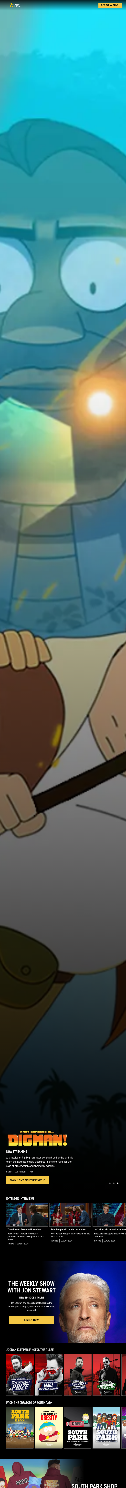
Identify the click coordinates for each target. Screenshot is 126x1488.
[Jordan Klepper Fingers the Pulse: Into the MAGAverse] (78, 1374)
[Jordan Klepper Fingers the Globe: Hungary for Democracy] (106, 1374)
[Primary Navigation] (5, 5)
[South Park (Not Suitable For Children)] (78, 1427)
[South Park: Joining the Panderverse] (106, 1427)
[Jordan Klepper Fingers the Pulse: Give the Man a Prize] (20, 1374)
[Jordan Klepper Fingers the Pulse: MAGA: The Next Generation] (49, 1374)
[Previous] (3, 1226)
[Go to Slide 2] (114, 1183)
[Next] (123, 1226)
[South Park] (20, 1427)
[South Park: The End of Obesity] (49, 1427)
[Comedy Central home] (15, 5)
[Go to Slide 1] (110, 1183)
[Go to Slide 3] (117, 1183)
